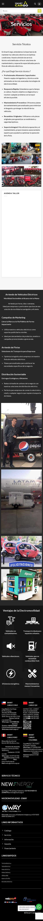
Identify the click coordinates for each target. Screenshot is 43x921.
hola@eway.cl (28, 815)
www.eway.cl (13, 815)
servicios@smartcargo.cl (16, 792)
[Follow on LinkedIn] (35, 908)
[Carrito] (39, 4)
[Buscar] (35, 4)
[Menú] (3, 4)
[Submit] (39, 11)
